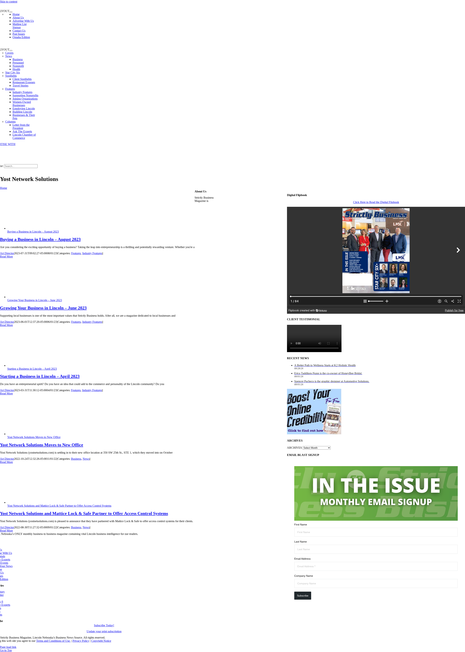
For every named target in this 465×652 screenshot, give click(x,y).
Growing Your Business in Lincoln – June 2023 (34, 300)
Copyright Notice (101, 640)
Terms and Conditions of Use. (53, 640)
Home (3, 188)
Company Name (303, 576)
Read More (6, 256)
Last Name (300, 541)
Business (76, 458)
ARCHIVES (294, 447)
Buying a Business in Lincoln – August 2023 (33, 231)
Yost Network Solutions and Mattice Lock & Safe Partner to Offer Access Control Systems (59, 505)
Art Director (7, 253)
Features (10, 88)
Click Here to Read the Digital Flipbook (376, 202)
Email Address (302, 558)
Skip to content (8, 1)
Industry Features (92, 253)
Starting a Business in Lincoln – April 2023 (32, 368)
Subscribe (302, 595)
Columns (10, 121)
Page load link (8, 647)
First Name (300, 524)
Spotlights (11, 75)
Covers (9, 52)
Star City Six (12, 72)
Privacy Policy (80, 640)
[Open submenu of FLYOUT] (10, 12)
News (8, 56)
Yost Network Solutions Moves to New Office (33, 437)
